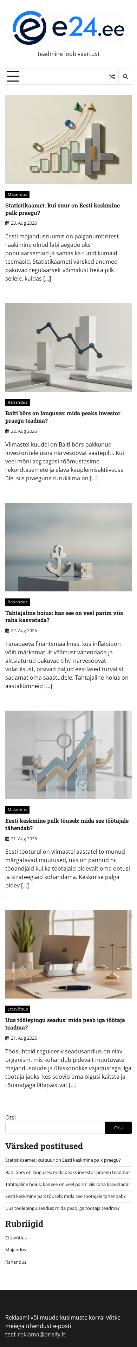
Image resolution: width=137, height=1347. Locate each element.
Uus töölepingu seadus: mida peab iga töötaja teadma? (65, 1023)
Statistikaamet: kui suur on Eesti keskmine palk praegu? (62, 208)
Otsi (10, 1117)
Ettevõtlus (18, 1009)
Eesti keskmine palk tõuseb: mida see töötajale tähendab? (67, 824)
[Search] (125, 76)
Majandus (17, 194)
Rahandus (17, 402)
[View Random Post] (111, 76)
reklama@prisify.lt (41, 1334)
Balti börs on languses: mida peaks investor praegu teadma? (62, 416)
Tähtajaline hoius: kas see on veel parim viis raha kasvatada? (64, 616)
